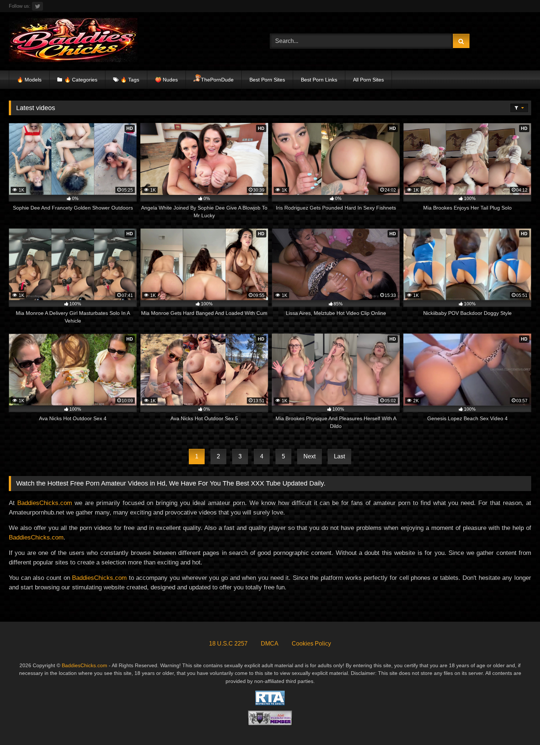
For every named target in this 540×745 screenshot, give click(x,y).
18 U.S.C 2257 (228, 643)
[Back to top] (517, 723)
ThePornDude (217, 80)
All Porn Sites (368, 80)
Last (339, 456)
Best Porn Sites (267, 80)
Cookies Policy (311, 643)
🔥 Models (29, 80)
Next (309, 456)
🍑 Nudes (166, 80)
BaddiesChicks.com (44, 502)
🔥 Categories (80, 80)
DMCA (269, 643)
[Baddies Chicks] (73, 41)
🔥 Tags (129, 80)
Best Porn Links (319, 80)
